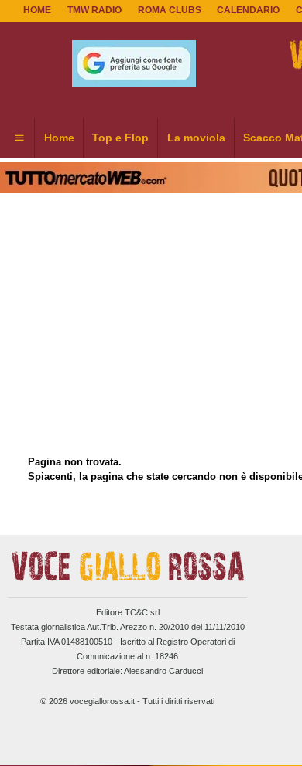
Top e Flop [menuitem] (120, 137)
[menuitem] (19, 138)
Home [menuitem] (59, 137)
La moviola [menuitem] (196, 137)
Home (37, 10)
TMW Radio (94, 10)
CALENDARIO (248, 10)
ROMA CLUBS (169, 10)
